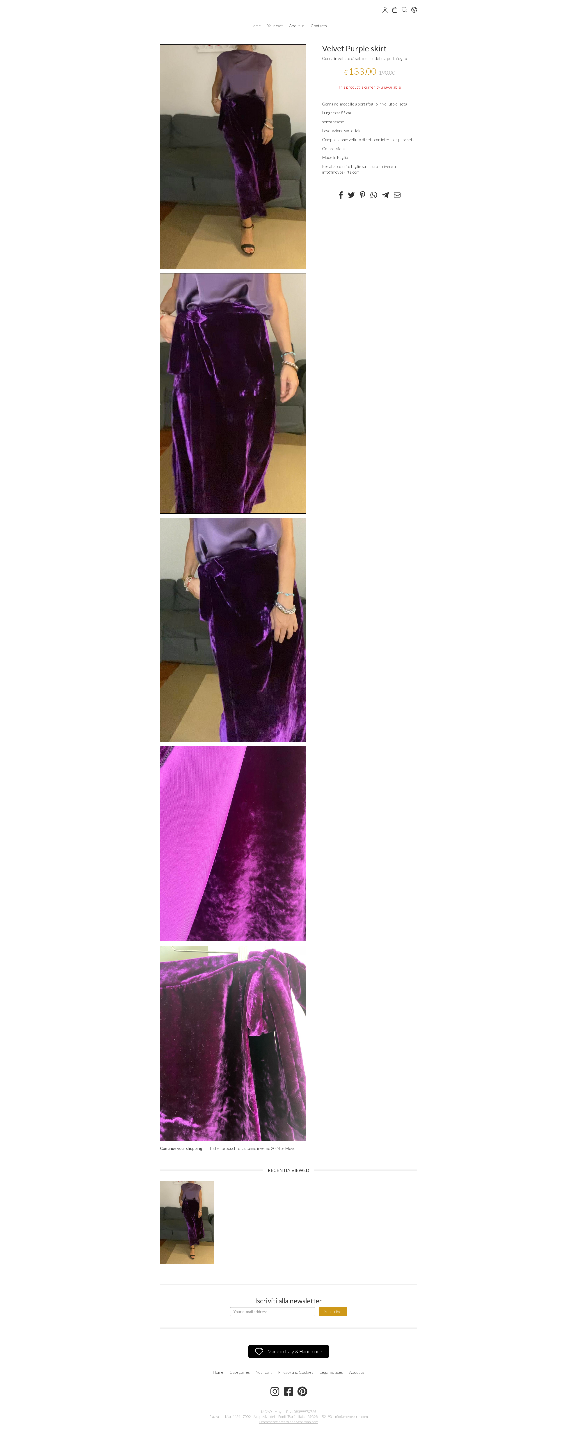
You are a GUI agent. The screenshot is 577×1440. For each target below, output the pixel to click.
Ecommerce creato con (288, 1421)
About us (297, 25)
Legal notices (331, 1372)
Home (255, 25)
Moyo (290, 1148)
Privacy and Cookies (295, 1372)
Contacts (319, 25)
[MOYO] (288, 10)
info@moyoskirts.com (351, 1416)
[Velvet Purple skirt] (233, 156)
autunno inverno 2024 (261, 1148)
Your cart (275, 25)
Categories (240, 1372)
